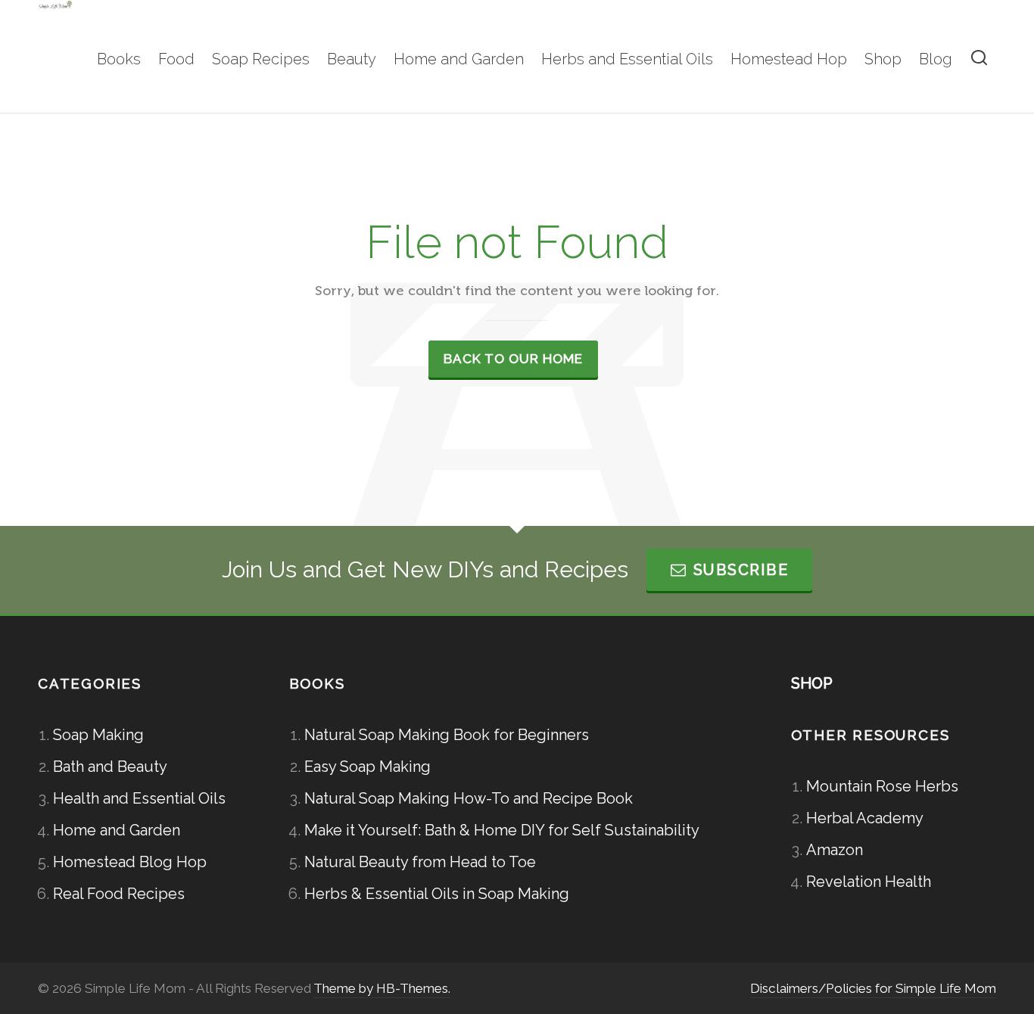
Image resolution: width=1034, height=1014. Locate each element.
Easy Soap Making (367, 766)
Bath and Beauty (110, 766)
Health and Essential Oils (139, 798)
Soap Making (98, 735)
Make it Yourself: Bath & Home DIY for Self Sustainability (501, 830)
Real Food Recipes (119, 894)
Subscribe (741, 570)
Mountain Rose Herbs (882, 786)
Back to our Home (513, 358)
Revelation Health (868, 881)
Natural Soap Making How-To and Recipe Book (468, 798)
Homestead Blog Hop (130, 862)
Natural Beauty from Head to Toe (420, 862)
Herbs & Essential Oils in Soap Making (436, 894)
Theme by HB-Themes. (381, 988)
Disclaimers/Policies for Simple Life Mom (873, 988)
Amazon (834, 850)
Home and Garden (116, 830)
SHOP (812, 683)
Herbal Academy (864, 818)
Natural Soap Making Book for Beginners (446, 735)
